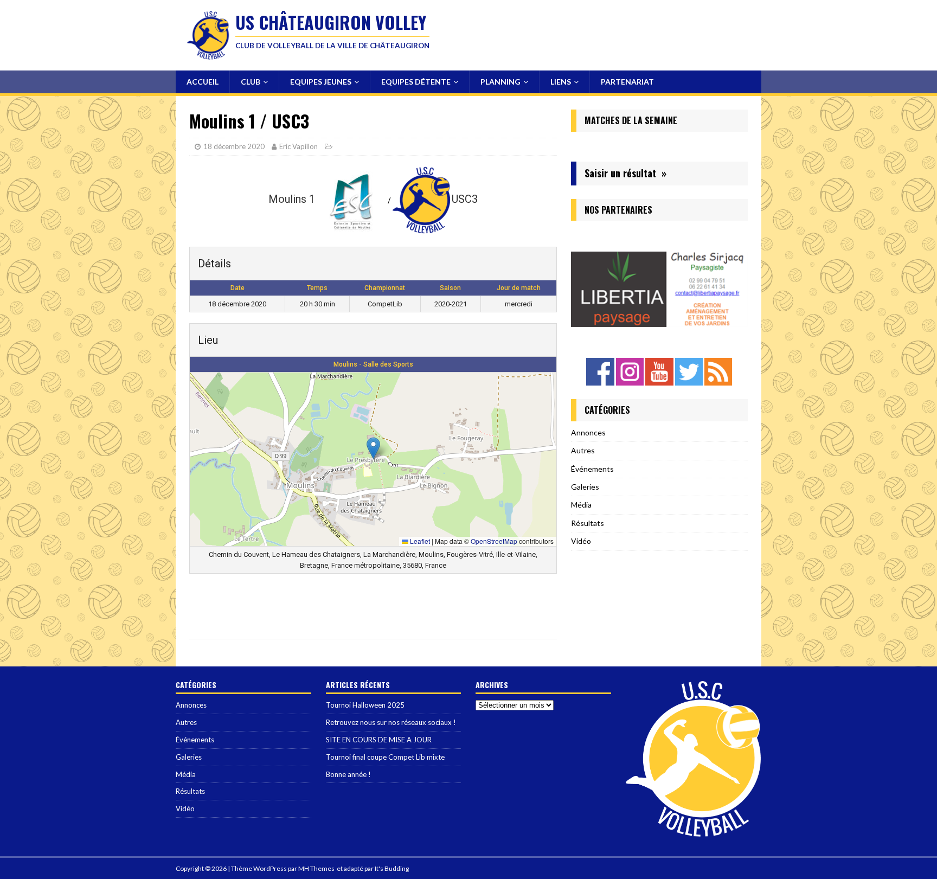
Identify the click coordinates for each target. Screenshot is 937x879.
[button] (373, 448)
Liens (560, 81)
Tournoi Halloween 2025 (365, 705)
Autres (583, 450)
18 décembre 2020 (234, 146)
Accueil (203, 81)
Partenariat (627, 81)
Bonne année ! (348, 774)
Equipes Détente (416, 81)
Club (250, 81)
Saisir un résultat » (625, 173)
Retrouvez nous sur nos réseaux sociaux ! (391, 722)
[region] (659, 285)
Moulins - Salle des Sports (373, 364)
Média (581, 504)
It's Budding (392, 868)
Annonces (588, 432)
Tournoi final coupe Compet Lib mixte (385, 757)
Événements (592, 468)
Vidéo (581, 541)
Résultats (587, 523)
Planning (500, 81)
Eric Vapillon (298, 146)
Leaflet (419, 541)
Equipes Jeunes (320, 81)
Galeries (585, 486)
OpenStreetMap (494, 541)
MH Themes (316, 868)
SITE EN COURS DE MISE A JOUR (379, 739)
